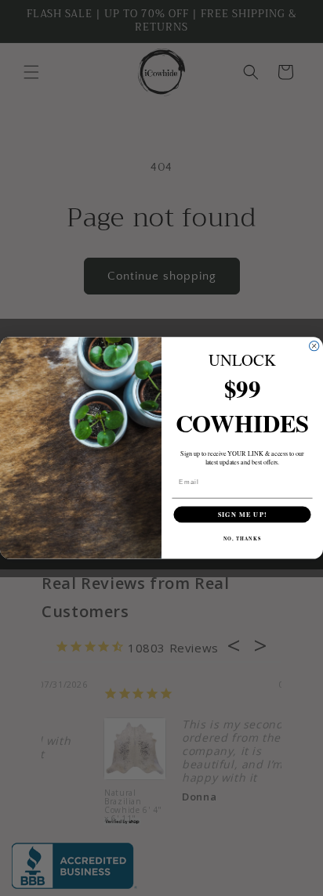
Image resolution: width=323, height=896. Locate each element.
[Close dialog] (313, 346)
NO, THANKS (242, 538)
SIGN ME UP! (242, 514)
